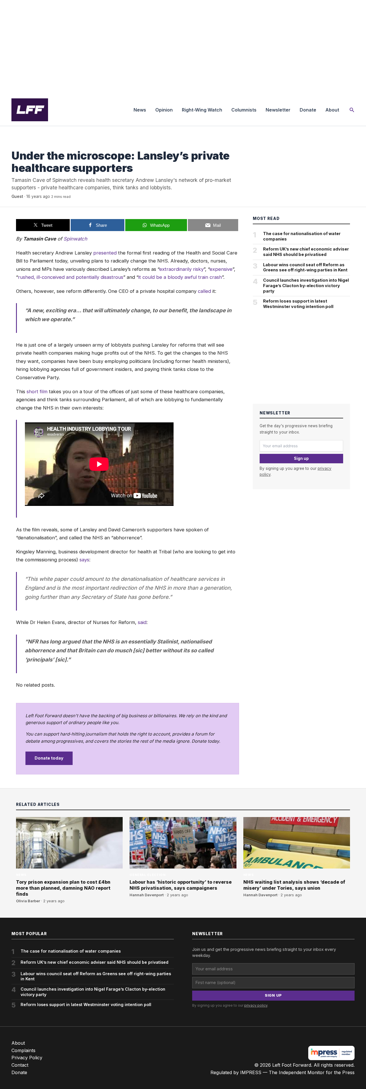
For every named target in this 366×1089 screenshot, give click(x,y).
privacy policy (255, 1005)
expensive (221, 269)
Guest (17, 196)
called (204, 291)
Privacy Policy (26, 1057)
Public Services (27, 144)
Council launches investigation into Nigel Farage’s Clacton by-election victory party (306, 285)
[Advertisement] (183, 47)
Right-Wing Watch (202, 110)
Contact (19, 1065)
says (84, 560)
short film (37, 391)
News (140, 110)
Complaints (23, 1050)
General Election (147, 875)
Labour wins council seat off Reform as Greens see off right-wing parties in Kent (305, 267)
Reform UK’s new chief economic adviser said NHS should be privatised (306, 252)
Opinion (164, 110)
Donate (308, 110)
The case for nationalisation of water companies (302, 236)
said (142, 622)
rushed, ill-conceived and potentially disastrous (70, 277)
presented (105, 253)
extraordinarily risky (181, 269)
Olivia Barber (28, 901)
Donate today (49, 758)
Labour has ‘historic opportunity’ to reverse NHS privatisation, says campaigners (181, 885)
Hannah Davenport (147, 895)
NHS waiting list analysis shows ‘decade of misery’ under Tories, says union (294, 885)
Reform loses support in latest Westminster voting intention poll (298, 304)
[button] (352, 110)
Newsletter (278, 110)
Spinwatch (75, 239)
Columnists (243, 110)
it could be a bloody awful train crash (180, 277)
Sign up (301, 458)
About (332, 110)
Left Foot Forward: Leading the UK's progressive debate (29, 109)
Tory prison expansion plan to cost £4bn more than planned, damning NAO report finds (63, 888)
